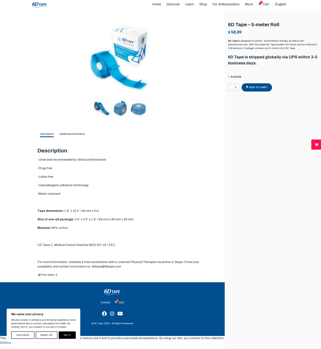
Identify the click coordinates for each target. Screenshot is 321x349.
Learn (189, 4)
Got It (67, 335)
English (280, 4)
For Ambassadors (226, 4)
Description (47, 134)
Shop (203, 4)
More (249, 4)
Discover (173, 4)
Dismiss (5, 342)
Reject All (46, 335)
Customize (22, 335)
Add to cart (258, 87)
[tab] (46, 134)
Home (156, 4)
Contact (106, 302)
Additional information (72, 134)
